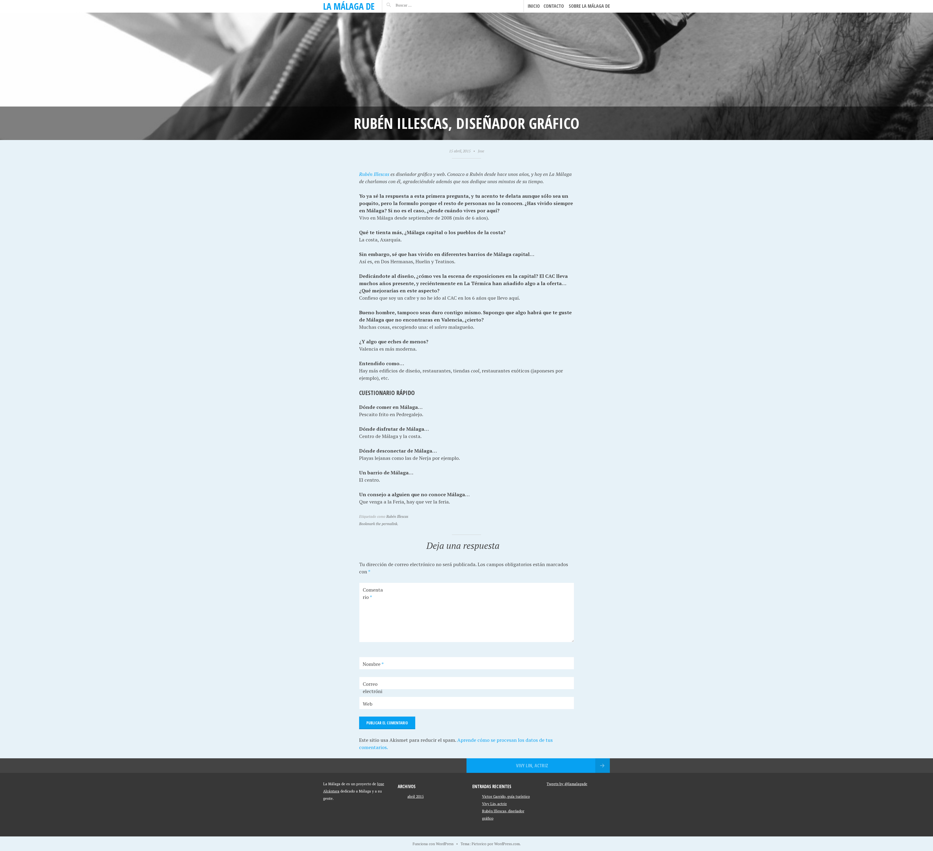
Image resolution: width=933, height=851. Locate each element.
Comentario (373, 593)
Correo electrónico (372, 691)
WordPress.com (507, 843)
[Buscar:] (415, 5)
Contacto (554, 6)
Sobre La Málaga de (589, 6)
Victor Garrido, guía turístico (506, 796)
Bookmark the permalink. (378, 523)
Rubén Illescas (374, 174)
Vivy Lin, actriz (532, 765)
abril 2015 (415, 796)
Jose (481, 151)
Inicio (533, 6)
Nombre (373, 664)
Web (367, 704)
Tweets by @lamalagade (567, 783)
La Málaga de (349, 6)
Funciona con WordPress (433, 843)
